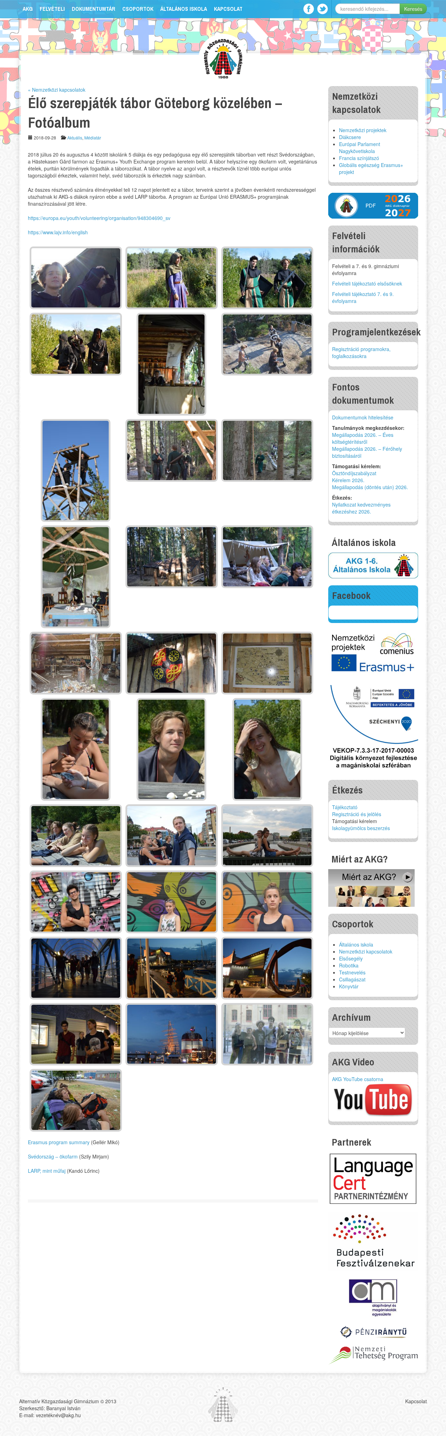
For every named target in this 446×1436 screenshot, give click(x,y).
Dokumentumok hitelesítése (362, 417)
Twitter (322, 8)
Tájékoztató (344, 807)
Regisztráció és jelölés (356, 814)
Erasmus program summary (59, 1142)
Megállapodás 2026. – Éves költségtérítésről (362, 438)
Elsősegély (351, 958)
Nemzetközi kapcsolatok (365, 951)
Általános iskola (183, 9)
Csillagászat (352, 979)
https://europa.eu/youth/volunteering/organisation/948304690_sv (99, 217)
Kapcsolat (228, 9)
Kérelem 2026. (348, 480)
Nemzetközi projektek (362, 130)
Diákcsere (350, 137)
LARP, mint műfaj (47, 1170)
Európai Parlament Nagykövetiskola (359, 147)
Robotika (349, 965)
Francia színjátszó (359, 157)
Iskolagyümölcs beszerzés (361, 828)
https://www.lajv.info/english (58, 232)
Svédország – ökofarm (53, 1156)
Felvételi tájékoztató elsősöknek (367, 283)
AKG (28, 9)
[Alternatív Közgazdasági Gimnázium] (223, 57)
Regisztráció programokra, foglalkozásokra (361, 352)
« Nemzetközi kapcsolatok (56, 89)
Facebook (308, 8)
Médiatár (92, 137)
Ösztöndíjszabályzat (354, 473)
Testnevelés (352, 972)
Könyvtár (349, 986)
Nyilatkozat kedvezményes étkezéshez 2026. (361, 508)
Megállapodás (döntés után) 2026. (370, 487)
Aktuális (74, 137)
